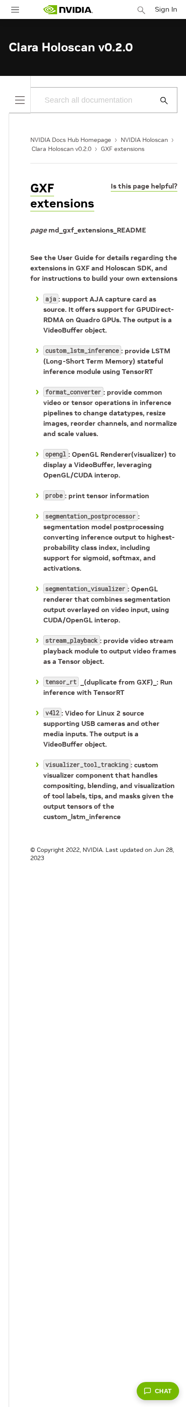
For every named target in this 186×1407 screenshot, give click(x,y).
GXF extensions (122, 149)
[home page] (68, 9)
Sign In (166, 9)
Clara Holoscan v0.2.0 (61, 149)
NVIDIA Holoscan (144, 140)
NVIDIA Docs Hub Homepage (70, 140)
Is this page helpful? (144, 186)
